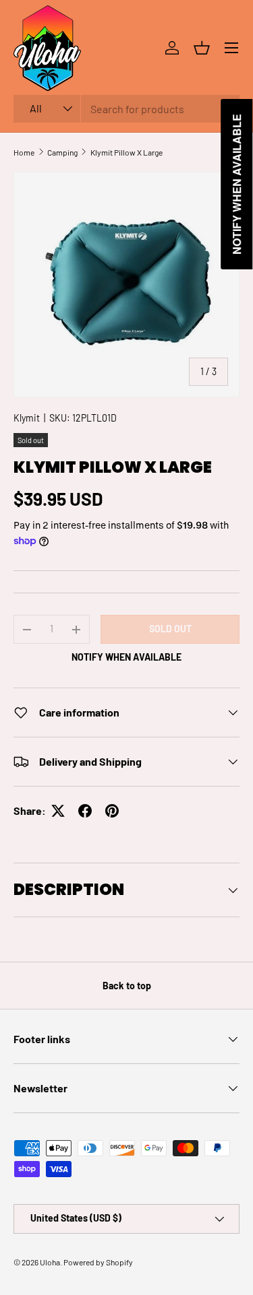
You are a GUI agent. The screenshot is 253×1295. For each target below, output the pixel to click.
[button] (202, 48)
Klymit (26, 418)
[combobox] (126, 109)
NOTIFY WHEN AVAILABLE (126, 657)
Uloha (50, 1262)
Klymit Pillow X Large (126, 152)
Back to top (127, 985)
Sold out (170, 628)
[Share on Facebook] (85, 810)
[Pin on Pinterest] (112, 810)
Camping (62, 152)
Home (23, 152)
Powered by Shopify (98, 1262)
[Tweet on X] (58, 810)
